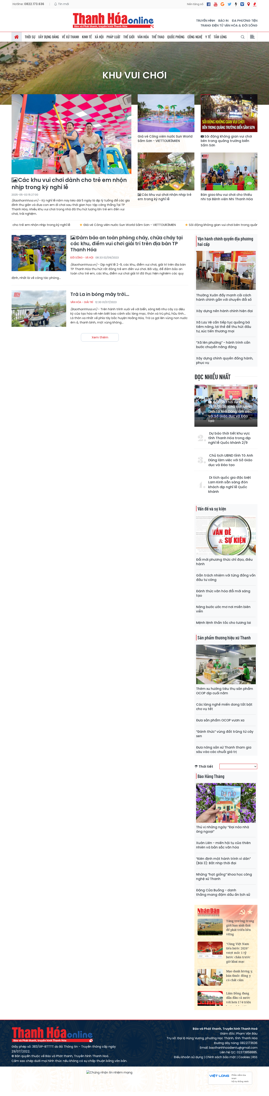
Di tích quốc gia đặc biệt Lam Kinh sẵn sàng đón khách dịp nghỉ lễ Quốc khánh (229, 484)
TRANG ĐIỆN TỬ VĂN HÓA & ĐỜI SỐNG (228, 25)
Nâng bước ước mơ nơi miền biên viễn (223, 609)
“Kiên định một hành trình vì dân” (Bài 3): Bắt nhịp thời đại (223, 860)
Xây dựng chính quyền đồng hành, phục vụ (224, 360)
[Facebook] (208, 4)
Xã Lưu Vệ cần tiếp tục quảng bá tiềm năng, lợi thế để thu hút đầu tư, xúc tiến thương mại (223, 326)
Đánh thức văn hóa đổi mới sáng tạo (223, 593)
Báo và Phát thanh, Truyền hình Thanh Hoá (53, 1034)
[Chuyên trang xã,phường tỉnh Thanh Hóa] (248, 4)
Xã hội (99, 36)
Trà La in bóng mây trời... (99, 295)
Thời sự (30, 36)
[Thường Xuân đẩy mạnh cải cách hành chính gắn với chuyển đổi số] (226, 271)
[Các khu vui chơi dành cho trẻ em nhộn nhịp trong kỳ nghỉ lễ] (71, 134)
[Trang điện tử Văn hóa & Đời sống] (242, 4)
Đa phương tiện (244, 20)
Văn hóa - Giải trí (81, 302)
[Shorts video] (254, 4)
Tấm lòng (220, 36)
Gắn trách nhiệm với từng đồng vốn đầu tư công (226, 577)
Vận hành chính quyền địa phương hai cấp (225, 241)
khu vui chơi (134, 75)
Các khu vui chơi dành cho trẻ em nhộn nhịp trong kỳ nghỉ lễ (69, 184)
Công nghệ (194, 36)
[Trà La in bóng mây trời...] (39, 308)
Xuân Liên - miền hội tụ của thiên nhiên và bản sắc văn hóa (223, 845)
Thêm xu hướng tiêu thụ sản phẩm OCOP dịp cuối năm (224, 690)
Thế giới (128, 36)
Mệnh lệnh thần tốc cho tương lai (223, 622)
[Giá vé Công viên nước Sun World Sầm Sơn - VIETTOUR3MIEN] (166, 113)
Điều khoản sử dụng (188, 1057)
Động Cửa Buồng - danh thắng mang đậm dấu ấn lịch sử (223, 892)
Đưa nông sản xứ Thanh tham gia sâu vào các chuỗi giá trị (223, 749)
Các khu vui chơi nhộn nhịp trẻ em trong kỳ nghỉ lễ (164, 196)
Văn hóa (143, 36)
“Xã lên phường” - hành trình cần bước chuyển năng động (223, 344)
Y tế (208, 36)
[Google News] (222, 4)
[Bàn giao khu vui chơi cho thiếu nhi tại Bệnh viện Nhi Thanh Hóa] (229, 171)
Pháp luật (113, 36)
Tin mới (63, 4)
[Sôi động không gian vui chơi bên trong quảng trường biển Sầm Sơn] (229, 113)
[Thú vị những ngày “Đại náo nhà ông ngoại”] (226, 803)
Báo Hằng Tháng (211, 776)
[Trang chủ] (16, 37)
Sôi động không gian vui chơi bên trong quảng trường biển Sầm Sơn (226, 140)
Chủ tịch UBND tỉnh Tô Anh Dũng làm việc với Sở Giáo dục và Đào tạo (230, 460)
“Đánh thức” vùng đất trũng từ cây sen (224, 733)
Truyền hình (205, 20)
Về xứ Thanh (70, 36)
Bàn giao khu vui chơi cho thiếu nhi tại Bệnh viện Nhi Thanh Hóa (227, 196)
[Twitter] (230, 4)
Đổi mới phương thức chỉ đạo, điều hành (224, 561)
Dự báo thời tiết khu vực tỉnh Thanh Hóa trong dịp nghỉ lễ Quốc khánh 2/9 (229, 438)
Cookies (244, 1057)
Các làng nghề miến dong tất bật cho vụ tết (224, 706)
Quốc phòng (176, 36)
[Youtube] (215, 4)
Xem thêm (100, 337)
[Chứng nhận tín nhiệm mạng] (109, 1072)
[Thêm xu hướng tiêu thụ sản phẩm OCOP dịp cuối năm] (226, 664)
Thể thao (158, 36)
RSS (254, 1057)
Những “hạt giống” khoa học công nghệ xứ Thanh (224, 876)
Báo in (223, 20)
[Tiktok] (236, 4)
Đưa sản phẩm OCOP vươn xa (220, 720)
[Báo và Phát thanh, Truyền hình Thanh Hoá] (113, 20)
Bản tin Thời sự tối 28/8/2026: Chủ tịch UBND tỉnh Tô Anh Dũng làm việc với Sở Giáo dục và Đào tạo (230, 411)
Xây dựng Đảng (48, 36)
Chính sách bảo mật (221, 1057)
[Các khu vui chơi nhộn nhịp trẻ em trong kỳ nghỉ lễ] (166, 171)
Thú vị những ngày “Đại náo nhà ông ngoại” (222, 829)
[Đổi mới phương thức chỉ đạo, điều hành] (226, 535)
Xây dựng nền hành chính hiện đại (224, 311)
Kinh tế (87, 36)
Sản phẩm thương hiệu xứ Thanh (224, 637)
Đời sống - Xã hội (81, 257)
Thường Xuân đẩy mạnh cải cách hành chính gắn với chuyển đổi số (224, 297)
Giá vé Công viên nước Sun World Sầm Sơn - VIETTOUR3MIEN (165, 138)
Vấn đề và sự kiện (212, 508)
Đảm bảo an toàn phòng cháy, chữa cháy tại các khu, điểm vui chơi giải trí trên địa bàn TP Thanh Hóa (126, 244)
